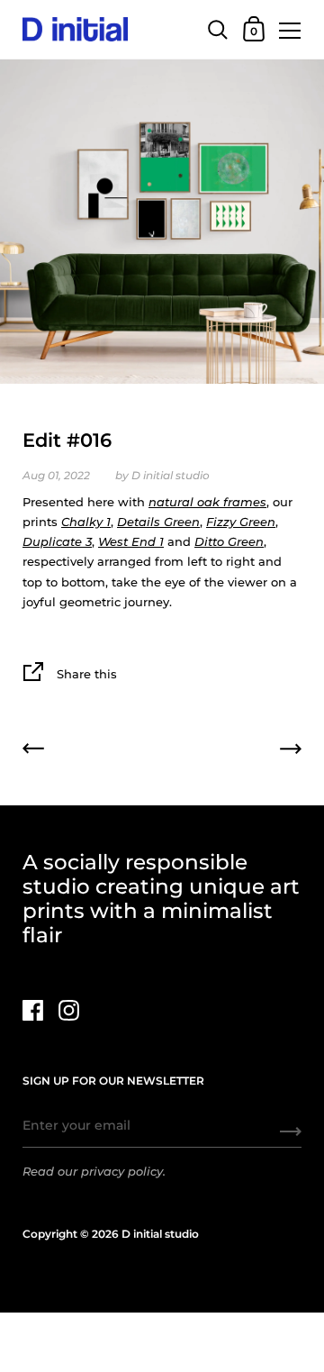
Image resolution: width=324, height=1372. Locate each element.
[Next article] (291, 751)
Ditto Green (229, 541)
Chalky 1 (86, 521)
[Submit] (291, 1137)
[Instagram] (68, 1011)
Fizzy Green (240, 521)
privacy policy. (123, 1171)
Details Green (158, 521)
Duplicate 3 (57, 541)
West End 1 (131, 541)
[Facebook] (32, 1011)
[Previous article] (33, 751)
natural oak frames (207, 502)
